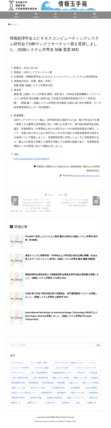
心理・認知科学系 (40, 377)
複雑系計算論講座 (54, 397)
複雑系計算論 (36, 397)
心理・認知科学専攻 (20, 377)
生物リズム (73, 382)
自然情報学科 (46, 392)
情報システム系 (80, 377)
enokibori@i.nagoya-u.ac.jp (87, 175)
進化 (78, 402)
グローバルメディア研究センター (68, 363)
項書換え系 (91, 402)
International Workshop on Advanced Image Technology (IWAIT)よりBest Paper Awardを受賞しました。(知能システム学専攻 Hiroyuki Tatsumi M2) (61, 316)
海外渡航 (61, 382)
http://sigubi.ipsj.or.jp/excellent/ (32, 158)
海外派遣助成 (47, 382)
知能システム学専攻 (91, 166)
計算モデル (50, 402)
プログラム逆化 (62, 367)
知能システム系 (18, 387)
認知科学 (66, 402)
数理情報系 (33, 382)
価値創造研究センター (62, 372)
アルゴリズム (17, 363)
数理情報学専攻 (18, 382)
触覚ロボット (33, 402)
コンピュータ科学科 (20, 367)
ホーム (13, 24)
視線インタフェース (75, 397)
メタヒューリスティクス (85, 367)
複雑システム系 (77, 392)
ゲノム (93, 363)
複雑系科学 (93, 392)
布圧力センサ (63, 166)
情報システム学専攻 (60, 377)
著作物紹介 (61, 392)
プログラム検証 (42, 367)
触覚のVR (93, 397)
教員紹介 (95, 377)
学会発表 (93, 372)
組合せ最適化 (91, 387)
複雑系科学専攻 (18, 397)
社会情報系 (75, 387)
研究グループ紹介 (38, 387)
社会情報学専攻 (58, 387)
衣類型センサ (51, 166)
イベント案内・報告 (38, 363)
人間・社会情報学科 (38, 372)
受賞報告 (40, 166)
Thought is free (70, 421)
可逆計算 (81, 372)
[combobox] (55, 345)
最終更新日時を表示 (93, 170)
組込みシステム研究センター (24, 392)
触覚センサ (16, 402)
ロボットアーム (18, 372)
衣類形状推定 (76, 166)
